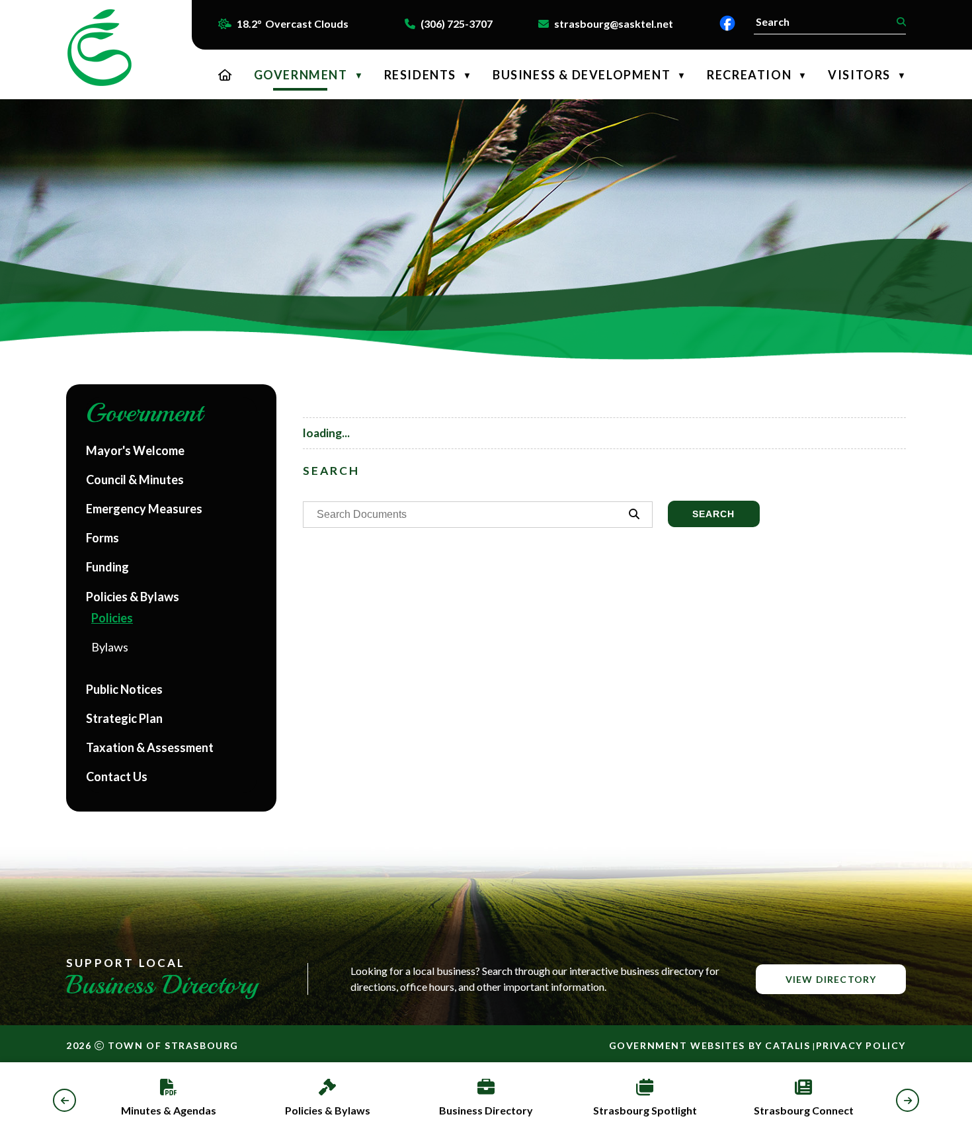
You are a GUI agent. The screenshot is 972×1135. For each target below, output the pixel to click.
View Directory (831, 979)
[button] (899, 21)
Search (713, 514)
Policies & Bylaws (327, 1110)
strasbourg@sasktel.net (613, 23)
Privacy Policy (861, 1045)
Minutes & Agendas (168, 1110)
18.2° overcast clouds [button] (292, 23)
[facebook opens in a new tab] (727, 23)
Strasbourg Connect (804, 1110)
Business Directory (486, 1110)
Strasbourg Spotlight (645, 1110)
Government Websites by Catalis (710, 1045)
